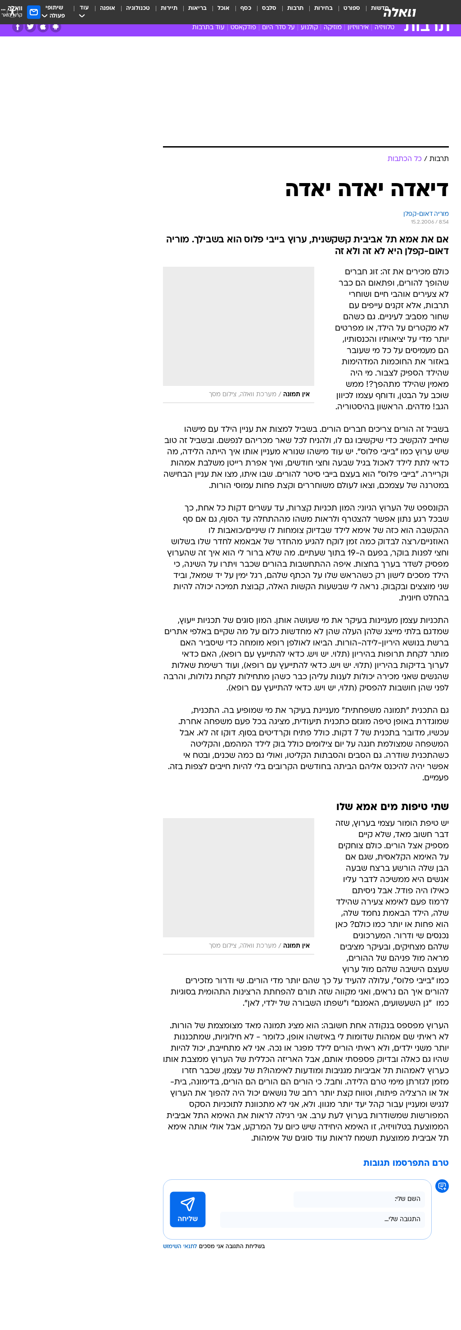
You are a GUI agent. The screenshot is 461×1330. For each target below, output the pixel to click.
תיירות (169, 8)
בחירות (323, 8)
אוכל (223, 8)
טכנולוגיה (138, 8)
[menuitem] (346, 12)
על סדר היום (278, 28)
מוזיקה (333, 28)
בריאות (197, 8)
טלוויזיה (384, 28)
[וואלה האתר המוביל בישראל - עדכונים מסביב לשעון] (400, 12)
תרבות (295, 8)
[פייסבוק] (17, 26)
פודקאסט (243, 28)
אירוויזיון (358, 28)
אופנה (107, 8)
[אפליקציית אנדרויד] (55, 26)
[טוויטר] (30, 26)
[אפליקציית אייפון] (43, 26)
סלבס (269, 8)
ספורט (351, 8)
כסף (245, 8)
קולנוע (309, 28)
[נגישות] (12, 12)
